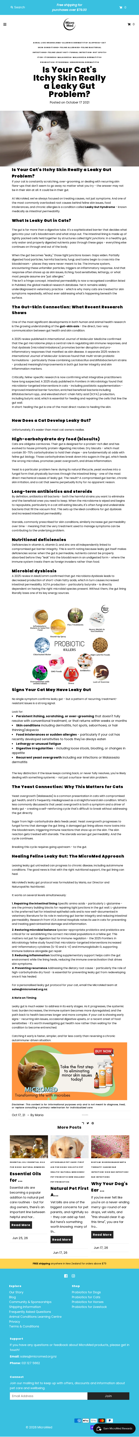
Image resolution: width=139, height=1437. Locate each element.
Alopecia (94, 42)
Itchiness (50, 57)
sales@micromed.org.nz (38, 1356)
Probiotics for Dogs (86, 1292)
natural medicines (72, 1172)
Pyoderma (62, 62)
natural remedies (34, 1167)
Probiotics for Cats (86, 1297)
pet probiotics (60, 1182)
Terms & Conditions (24, 1326)
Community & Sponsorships (30, 1302)
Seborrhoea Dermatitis (84, 62)
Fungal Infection (80, 52)
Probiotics (47, 62)
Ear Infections (100, 1177)
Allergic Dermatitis (74, 42)
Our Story (16, 1292)
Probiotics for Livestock (89, 1307)
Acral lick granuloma (47, 42)
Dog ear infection (116, 1172)
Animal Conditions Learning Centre (35, 1317)
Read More (21, 1225)
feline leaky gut (58, 52)
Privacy (14, 1321)
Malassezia (64, 57)
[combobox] (29, 7)
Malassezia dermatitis (87, 57)
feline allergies (70, 47)
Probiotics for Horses (88, 1302)
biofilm (96, 1162)
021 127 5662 (31, 1363)
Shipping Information (25, 1307)
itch (40, 57)
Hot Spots (99, 52)
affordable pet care (63, 1162)
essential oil (18, 1162)
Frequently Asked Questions (30, 1312)
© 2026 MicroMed (39, 1427)
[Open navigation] (5, 24)
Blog (12, 1297)
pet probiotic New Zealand (67, 1177)
